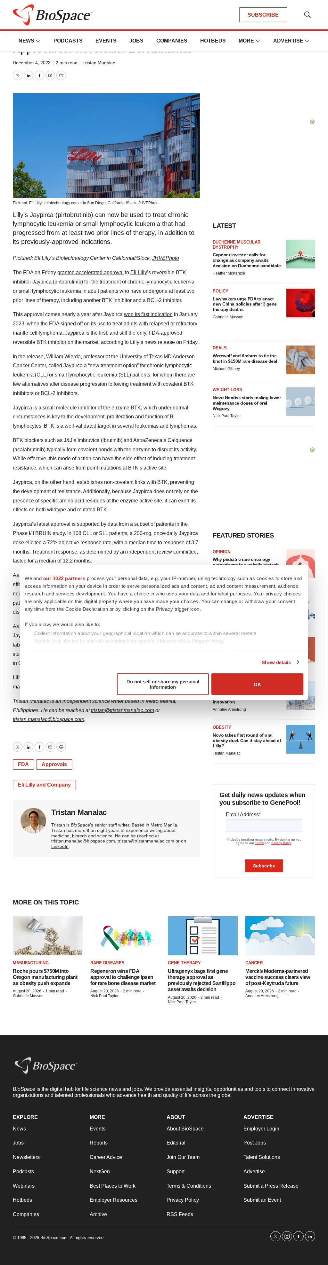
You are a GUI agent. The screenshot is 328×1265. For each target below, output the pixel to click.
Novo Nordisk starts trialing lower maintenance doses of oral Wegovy (247, 403)
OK (257, 684)
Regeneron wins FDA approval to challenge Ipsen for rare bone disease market (122, 977)
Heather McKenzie (229, 273)
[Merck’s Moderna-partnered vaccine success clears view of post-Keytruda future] (280, 936)
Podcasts (68, 40)
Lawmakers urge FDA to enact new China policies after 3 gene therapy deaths (245, 304)
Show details (276, 662)
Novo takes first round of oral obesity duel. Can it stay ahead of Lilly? (247, 741)
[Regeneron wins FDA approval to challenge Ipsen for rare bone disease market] (125, 936)
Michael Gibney (226, 369)
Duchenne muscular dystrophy (236, 245)
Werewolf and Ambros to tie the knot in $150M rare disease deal (245, 358)
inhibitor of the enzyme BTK (109, 407)
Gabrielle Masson (228, 317)
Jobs (136, 40)
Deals (220, 347)
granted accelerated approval (90, 272)
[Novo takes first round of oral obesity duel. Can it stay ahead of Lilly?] (300, 739)
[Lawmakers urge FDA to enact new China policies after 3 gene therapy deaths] (300, 303)
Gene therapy (184, 962)
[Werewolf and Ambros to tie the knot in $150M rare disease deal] (300, 359)
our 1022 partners (64, 578)
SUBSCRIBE (263, 15)
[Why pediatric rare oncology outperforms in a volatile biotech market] (300, 563)
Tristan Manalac (99, 62)
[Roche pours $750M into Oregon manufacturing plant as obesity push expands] (48, 936)
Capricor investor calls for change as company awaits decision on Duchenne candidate (247, 260)
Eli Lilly (138, 272)
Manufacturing (31, 962)
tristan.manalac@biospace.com (48, 719)
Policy (220, 291)
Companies (171, 40)
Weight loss (227, 389)
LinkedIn (60, 846)
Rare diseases (107, 962)
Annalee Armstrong (229, 709)
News (26, 40)
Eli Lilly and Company (44, 785)
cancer (254, 962)
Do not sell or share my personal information (163, 684)
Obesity (222, 727)
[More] (38, 40)
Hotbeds (213, 40)
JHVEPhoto (148, 203)
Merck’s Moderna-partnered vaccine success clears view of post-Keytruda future (277, 977)
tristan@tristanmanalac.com (122, 710)
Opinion (221, 551)
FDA (23, 764)
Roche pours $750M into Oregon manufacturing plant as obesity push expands (45, 977)
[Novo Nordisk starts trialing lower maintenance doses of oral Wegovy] (300, 401)
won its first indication (148, 314)
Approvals (54, 764)
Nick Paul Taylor (227, 416)
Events (106, 40)
